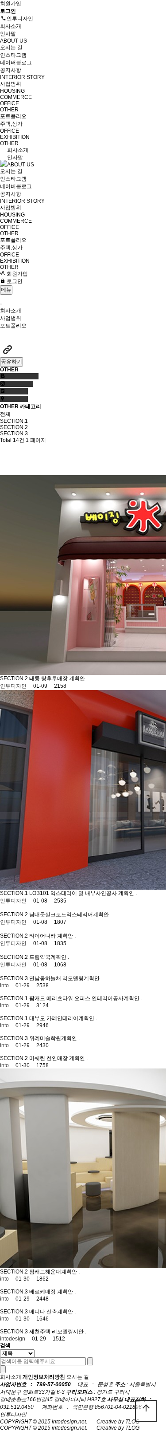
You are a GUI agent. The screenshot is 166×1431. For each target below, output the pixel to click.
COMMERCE (16, 97)
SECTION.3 (14, 433)
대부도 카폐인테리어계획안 (62, 1018)
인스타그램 (13, 55)
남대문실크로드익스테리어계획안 (69, 914)
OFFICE (9, 103)
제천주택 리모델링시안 (57, 1332)
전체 (5, 414)
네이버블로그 (16, 62)
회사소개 (11, 26)
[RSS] (7, 452)
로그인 (14, 281)
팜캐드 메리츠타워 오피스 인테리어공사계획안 (85, 998)
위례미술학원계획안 (53, 1038)
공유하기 (11, 362)
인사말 (8, 34)
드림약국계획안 (48, 957)
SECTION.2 (14, 427)
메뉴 (6, 290)
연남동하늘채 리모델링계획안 (65, 978)
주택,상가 (11, 124)
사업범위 (11, 84)
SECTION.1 (14, 421)
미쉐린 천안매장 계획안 (57, 1058)
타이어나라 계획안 (51, 936)
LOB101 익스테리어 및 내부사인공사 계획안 (82, 893)
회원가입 (10, 3)
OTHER (9, 109)
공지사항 (10, 70)
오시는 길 (11, 47)
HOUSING (12, 91)
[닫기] (3, 1369)
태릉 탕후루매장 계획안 (57, 678)
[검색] (90, 1361)
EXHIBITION (15, 137)
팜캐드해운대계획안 (53, 1272)
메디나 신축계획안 (51, 1312)
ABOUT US (13, 41)
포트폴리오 (14, 116)
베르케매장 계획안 (51, 1292)
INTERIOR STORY (22, 77)
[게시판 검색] (7, 467)
